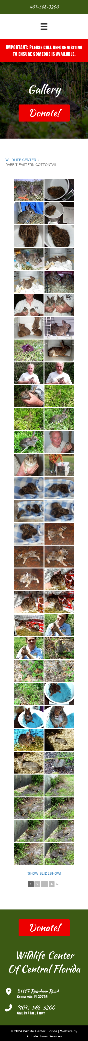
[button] (44, 113)
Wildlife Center (20, 160)
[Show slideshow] (44, 873)
